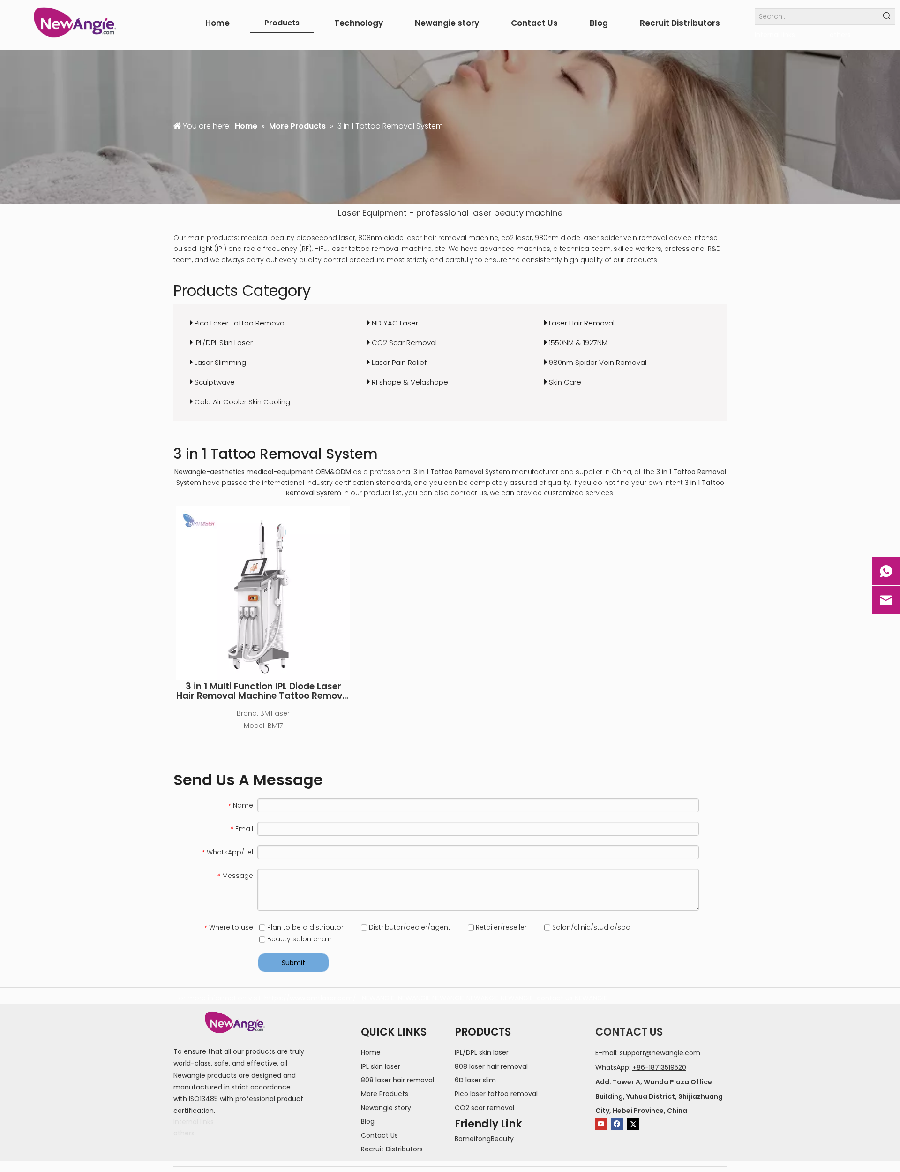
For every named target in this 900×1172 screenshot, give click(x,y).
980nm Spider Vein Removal (597, 362)
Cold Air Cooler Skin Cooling (242, 402)
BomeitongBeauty (484, 1138)
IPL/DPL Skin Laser (224, 343)
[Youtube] (601, 1124)
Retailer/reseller (500, 927)
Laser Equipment (372, 213)
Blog (368, 1121)
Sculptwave (215, 382)
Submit (293, 963)
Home (371, 1052)
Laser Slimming (220, 362)
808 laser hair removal (397, 1080)
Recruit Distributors (392, 1149)
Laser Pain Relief (399, 362)
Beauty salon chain (298, 939)
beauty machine (528, 213)
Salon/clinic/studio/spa (590, 927)
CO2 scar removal (484, 1107)
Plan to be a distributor (304, 927)
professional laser (454, 213)
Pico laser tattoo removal (496, 1093)
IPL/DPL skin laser (482, 1052)
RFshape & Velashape (410, 382)
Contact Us (379, 1135)
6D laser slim (475, 1080)
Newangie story (386, 1107)
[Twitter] (633, 1124)
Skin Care (565, 382)
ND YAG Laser (395, 323)
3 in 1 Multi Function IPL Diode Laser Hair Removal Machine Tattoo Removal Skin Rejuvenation (263, 691)
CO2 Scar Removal (404, 343)
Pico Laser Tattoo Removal (240, 323)
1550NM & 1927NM (578, 343)
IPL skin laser (380, 1066)
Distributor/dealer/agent (408, 927)
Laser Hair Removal (582, 323)
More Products (384, 1093)
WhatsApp (612, 1067)
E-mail (605, 1053)
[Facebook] (617, 1124)
